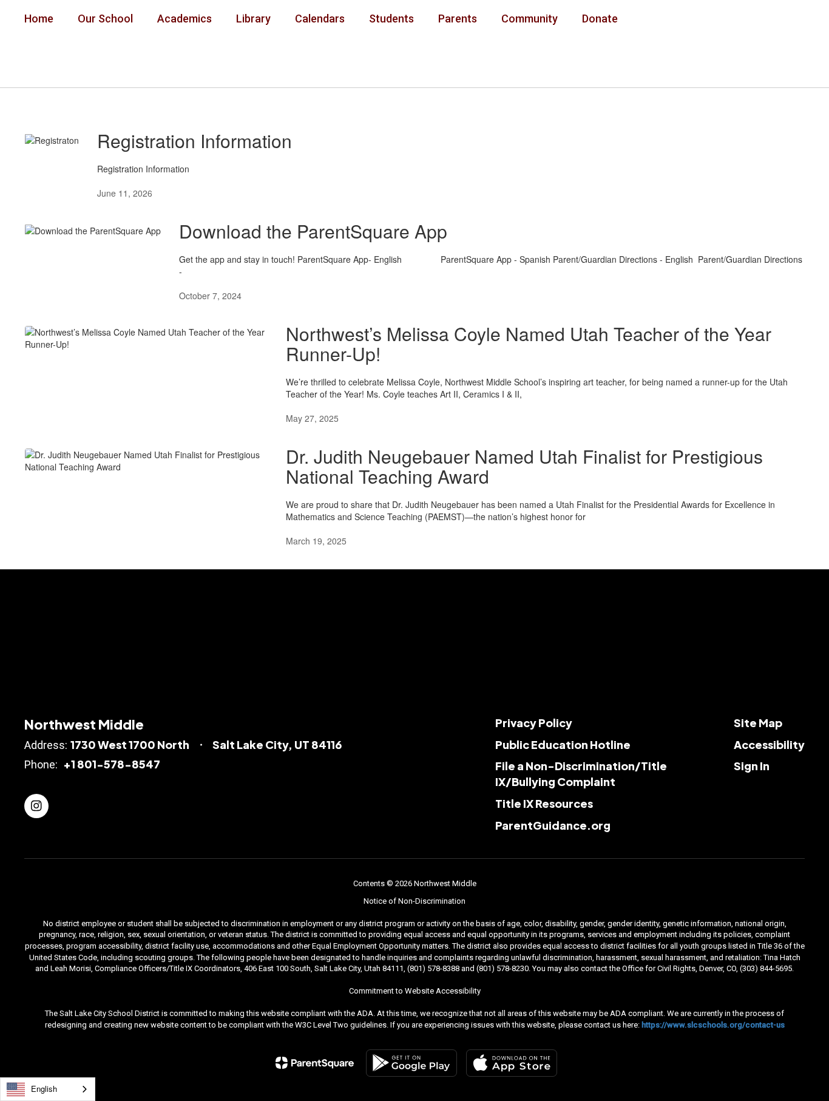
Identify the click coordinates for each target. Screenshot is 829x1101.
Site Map (758, 723)
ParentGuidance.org (553, 825)
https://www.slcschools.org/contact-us (713, 1024)
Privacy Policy (533, 723)
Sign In (752, 766)
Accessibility (769, 744)
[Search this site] (799, 62)
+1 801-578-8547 (111, 764)
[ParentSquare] (314, 1063)
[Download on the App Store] (511, 1063)
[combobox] (47, 1089)
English (44, 1088)
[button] (645, 62)
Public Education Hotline (563, 744)
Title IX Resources (544, 803)
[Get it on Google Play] (411, 1063)
